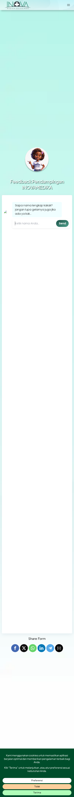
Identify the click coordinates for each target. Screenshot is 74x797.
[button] (15, 648)
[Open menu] (68, 5)
